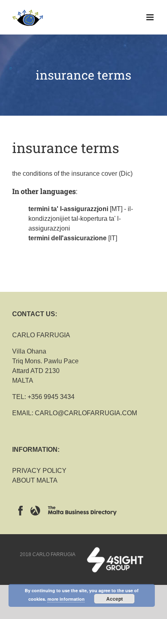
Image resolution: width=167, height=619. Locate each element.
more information (66, 599)
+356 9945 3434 (51, 396)
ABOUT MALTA (35, 480)
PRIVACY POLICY (39, 470)
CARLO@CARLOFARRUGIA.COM (86, 413)
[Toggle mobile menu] (150, 17)
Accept (114, 598)
